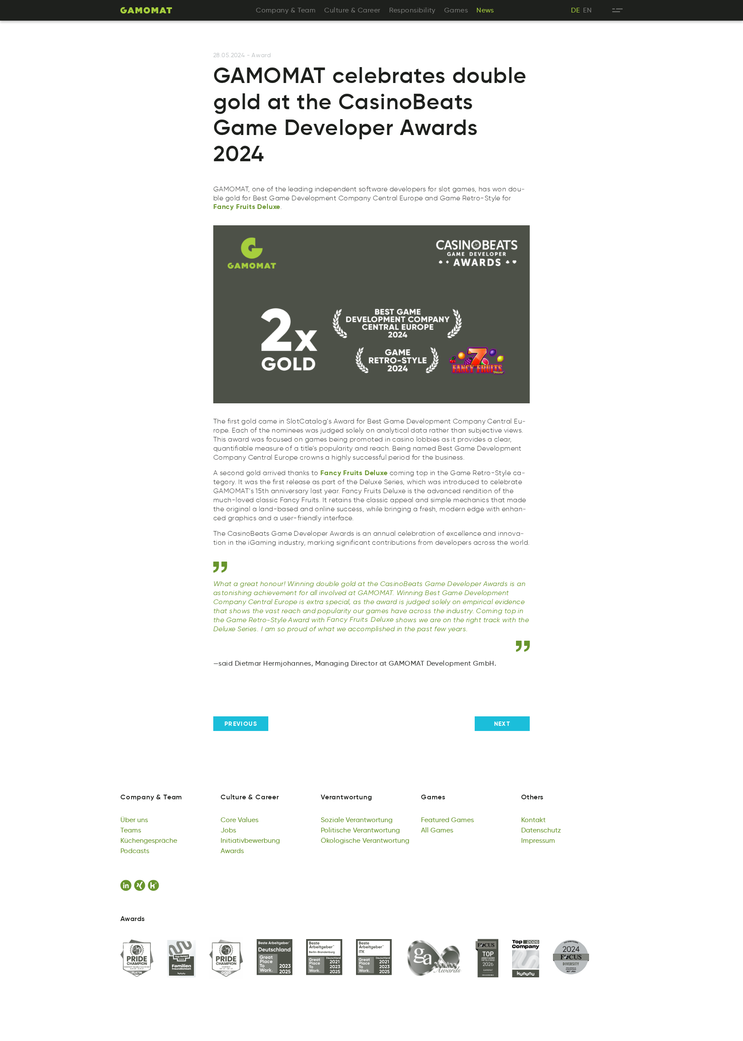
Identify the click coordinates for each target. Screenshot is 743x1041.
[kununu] (155, 885)
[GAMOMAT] (146, 10)
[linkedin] (127, 885)
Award (261, 55)
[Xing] (141, 885)
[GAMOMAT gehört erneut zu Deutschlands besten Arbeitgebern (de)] (275, 958)
